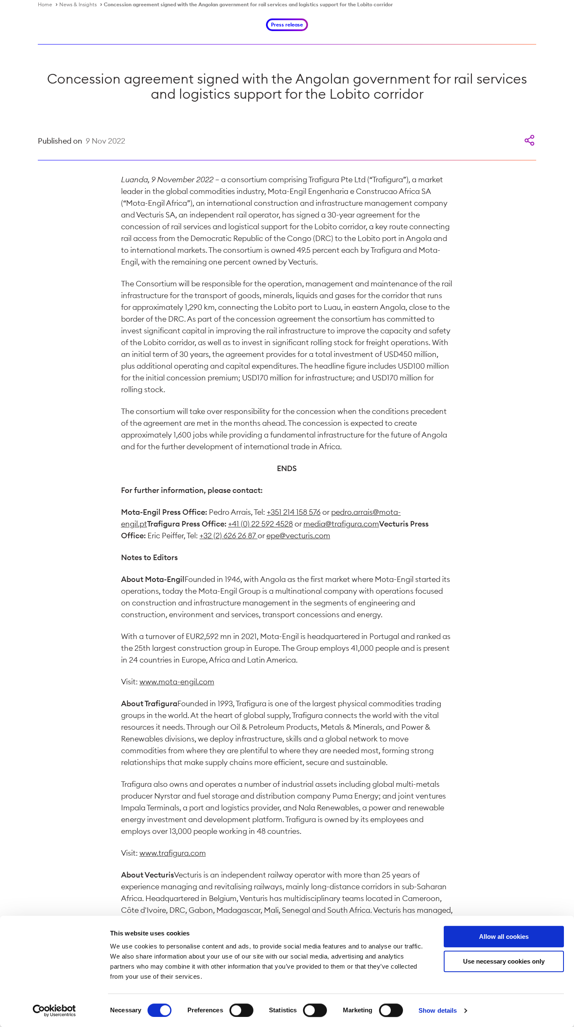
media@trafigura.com (341, 524)
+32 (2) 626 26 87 (229, 535)
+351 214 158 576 (294, 512)
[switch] (241, 1010)
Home (45, 4)
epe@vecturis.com (298, 535)
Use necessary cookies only (504, 961)
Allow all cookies (504, 936)
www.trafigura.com (173, 853)
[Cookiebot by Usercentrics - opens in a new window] (54, 1010)
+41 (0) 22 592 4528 (260, 524)
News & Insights (78, 4)
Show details (438, 1010)
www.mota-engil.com (177, 681)
